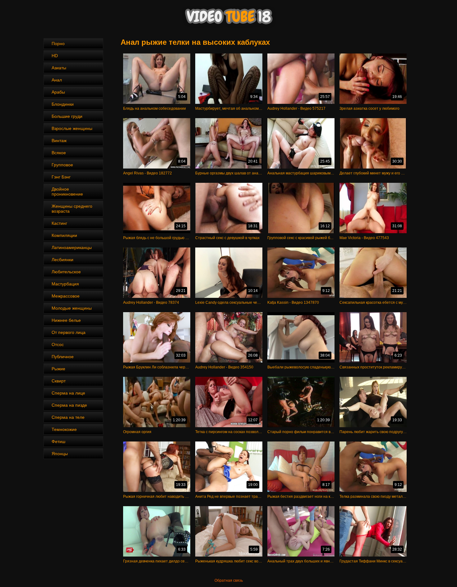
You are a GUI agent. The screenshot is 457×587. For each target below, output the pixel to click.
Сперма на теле (68, 417)
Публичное (63, 356)
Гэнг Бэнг (61, 176)
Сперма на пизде (69, 405)
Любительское (66, 271)
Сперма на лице (68, 393)
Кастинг (59, 223)
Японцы (60, 453)
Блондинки (63, 104)
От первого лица (68, 332)
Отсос (58, 344)
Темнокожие (64, 429)
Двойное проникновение (67, 191)
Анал (57, 79)
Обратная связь (229, 580)
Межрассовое (66, 296)
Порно (58, 43)
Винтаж (59, 140)
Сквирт (59, 380)
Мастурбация (65, 283)
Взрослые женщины (72, 128)
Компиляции (64, 235)
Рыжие (58, 368)
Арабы (58, 92)
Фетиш (58, 441)
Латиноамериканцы (72, 247)
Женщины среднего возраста (72, 209)
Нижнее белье (66, 320)
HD (55, 55)
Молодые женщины (72, 308)
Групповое (62, 164)
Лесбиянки (62, 259)
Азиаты (59, 67)
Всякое (59, 152)
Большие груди (67, 116)
